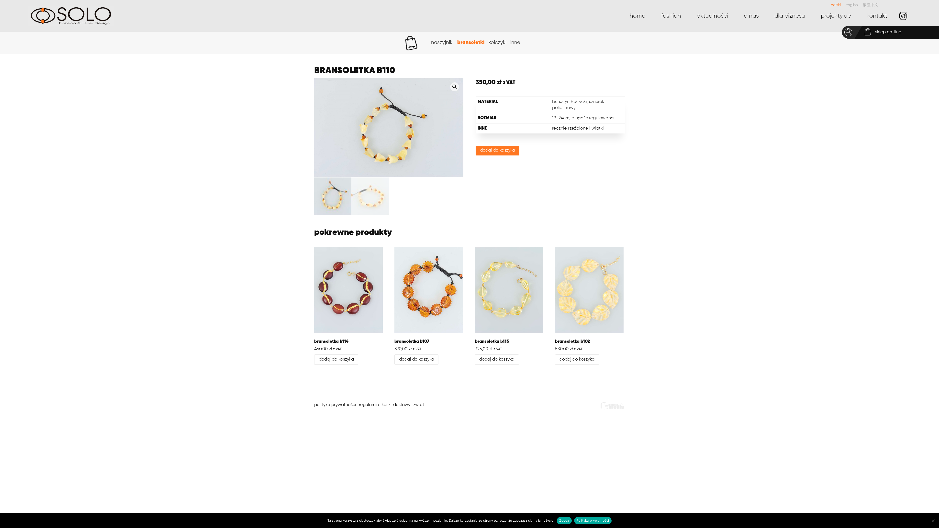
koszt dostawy (396, 405)
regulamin (369, 405)
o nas (751, 16)
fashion (671, 16)
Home (637, 16)
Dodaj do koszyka (497, 150)
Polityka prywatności (593, 520)
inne (515, 42)
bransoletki (471, 42)
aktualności (712, 16)
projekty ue (836, 16)
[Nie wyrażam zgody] (932, 520)
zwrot (418, 405)
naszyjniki (442, 42)
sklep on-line (888, 32)
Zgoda (564, 520)
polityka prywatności (335, 405)
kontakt (877, 16)
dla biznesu (789, 16)
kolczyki (497, 42)
